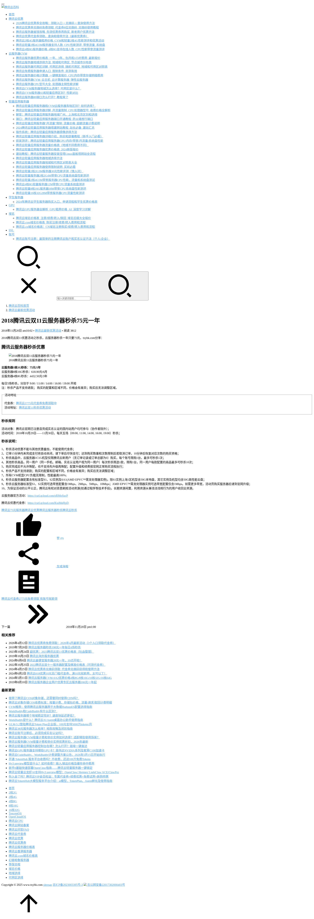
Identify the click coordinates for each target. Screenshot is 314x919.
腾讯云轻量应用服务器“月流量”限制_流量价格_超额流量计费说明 (58, 123)
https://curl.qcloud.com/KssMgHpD (48, 502)
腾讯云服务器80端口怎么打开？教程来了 (42, 97)
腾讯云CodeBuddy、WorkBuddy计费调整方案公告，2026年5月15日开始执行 (57, 754)
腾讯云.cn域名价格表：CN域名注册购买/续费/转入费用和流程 (55, 226)
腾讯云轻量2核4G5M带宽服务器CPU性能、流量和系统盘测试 (55, 180)
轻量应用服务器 (19, 101)
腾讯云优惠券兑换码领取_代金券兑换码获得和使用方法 (64, 669)
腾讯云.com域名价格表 (23, 855)
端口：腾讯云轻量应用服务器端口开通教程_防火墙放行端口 (54, 119)
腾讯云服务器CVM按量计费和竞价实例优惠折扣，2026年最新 (48, 741)
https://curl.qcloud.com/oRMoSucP (48, 495)
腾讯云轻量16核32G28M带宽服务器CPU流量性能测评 (50, 193)
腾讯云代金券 (17, 834)
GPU (12, 205)
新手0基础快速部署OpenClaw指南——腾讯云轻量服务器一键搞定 (50, 767)
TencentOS (15, 813)
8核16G (13, 805)
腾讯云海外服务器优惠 (44, 656)
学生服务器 (16, 197)
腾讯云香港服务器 (20, 851)
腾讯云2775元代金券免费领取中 (36, 403)
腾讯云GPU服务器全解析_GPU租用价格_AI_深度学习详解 (53, 209)
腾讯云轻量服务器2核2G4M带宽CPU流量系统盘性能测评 (52, 175)
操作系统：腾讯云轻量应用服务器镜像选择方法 (46, 132)
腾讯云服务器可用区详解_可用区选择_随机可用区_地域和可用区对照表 (62, 66)
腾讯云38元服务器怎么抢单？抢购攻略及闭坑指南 (41, 728)
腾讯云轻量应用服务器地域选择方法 (39, 158)
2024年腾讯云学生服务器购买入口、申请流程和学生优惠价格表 (56, 201)
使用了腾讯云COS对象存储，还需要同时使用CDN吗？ (44, 698)
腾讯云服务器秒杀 (51, 510)
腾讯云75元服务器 (13, 510)
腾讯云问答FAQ (19, 829)
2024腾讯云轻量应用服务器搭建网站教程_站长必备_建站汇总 (55, 127)
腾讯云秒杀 (70, 510)
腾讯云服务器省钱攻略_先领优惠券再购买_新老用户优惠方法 (55, 31)
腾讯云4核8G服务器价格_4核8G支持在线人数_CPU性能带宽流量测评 (60, 49)
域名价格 (14, 868)
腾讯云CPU (16, 820)
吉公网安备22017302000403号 (105, 884)
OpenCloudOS (17, 816)
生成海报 (62, 566)
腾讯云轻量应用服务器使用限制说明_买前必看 (46, 166)
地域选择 (14, 873)
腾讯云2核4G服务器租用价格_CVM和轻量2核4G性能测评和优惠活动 (60, 40)
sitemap (47, 884)
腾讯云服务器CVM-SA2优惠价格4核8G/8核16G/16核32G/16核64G (70, 677)
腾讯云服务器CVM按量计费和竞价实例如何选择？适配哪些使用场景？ (54, 737)
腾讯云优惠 (16, 18)
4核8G (13, 801)
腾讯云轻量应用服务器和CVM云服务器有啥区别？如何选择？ (55, 105)
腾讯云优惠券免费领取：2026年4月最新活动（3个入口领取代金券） (72, 643)
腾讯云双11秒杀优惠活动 (35, 407)
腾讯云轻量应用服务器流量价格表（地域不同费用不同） (52, 145)
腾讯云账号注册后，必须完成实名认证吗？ (36, 733)
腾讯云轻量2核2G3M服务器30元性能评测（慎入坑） (49, 171)
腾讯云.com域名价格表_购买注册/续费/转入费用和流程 (51, 222)
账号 (12, 234)
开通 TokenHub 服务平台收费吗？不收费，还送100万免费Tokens (49, 759)
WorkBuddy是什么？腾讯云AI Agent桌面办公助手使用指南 (46, 720)
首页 (12, 14)
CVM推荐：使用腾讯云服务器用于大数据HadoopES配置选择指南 (50, 706)
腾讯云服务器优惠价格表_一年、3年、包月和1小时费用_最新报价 (58, 58)
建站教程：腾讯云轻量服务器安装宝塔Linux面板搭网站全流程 (56, 153)
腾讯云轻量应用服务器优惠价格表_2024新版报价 (47, 149)
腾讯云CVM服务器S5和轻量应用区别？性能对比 (47, 92)
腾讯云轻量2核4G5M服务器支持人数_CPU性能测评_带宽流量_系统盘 (60, 44)
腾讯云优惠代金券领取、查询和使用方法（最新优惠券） (52, 36)
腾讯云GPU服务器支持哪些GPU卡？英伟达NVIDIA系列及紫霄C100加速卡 (56, 750)
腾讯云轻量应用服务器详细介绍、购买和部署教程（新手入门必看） (59, 136)
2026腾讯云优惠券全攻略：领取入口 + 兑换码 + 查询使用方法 (55, 23)
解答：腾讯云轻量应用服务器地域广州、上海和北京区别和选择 (56, 114)
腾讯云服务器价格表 (22, 847)
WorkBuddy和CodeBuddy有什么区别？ (33, 711)
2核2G (13, 792)
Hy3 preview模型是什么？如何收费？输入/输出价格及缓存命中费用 (51, 763)
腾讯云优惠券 (17, 842)
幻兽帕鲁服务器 (19, 860)
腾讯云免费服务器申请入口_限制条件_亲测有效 (46, 71)
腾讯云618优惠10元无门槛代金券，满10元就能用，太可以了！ (67, 673)
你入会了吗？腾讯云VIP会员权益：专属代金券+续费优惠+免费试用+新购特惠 (58, 776)
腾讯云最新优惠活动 (48, 330)
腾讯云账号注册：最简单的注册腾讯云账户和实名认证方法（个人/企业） (63, 238)
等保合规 (14, 864)
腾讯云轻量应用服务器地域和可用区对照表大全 (46, 162)
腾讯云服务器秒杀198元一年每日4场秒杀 (54, 647)
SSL (11, 230)
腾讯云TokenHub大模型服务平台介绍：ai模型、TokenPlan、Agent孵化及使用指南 (60, 781)
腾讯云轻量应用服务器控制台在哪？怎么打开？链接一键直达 (48, 746)
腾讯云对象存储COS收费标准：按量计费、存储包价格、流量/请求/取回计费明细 (60, 702)
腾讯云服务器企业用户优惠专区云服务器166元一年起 (62, 682)
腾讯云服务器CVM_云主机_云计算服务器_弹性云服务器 (52, 79)
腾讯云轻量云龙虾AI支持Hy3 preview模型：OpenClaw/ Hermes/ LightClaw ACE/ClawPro (64, 772)
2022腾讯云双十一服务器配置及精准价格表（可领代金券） (67, 664)
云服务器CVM (18, 53)
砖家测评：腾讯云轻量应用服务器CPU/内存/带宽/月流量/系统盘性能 (59, 140)
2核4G (13, 796)
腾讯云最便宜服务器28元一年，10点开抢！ (54, 660)
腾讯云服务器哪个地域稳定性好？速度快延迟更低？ (42, 715)
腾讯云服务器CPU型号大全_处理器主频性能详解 (47, 84)
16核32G (14, 810)
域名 (12, 213)
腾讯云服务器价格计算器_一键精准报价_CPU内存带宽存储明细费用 (59, 75)
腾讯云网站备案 (19, 825)
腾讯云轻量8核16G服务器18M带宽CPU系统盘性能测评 (51, 188)
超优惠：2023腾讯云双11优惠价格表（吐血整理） (62, 651)
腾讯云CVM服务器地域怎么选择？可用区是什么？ (48, 88)
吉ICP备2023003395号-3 (68, 884)
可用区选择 (16, 877)
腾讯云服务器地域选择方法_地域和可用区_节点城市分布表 (54, 62)
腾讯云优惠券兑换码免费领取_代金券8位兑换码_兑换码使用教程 (57, 27)
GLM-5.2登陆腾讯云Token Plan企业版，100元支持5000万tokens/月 (50, 724)
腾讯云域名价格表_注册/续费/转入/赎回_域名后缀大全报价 (53, 218)
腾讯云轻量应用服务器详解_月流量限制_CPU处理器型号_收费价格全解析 (63, 110)
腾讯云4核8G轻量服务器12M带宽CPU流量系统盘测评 (50, 184)
